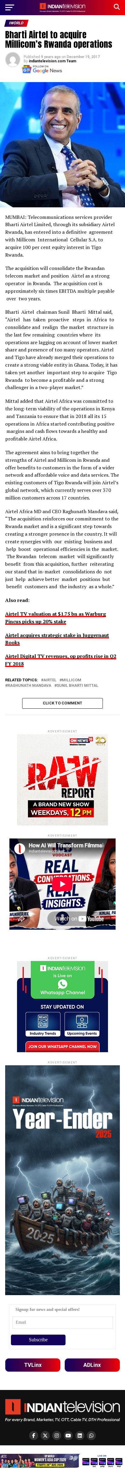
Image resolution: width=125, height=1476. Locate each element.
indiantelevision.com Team (52, 61)
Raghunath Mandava (29, 686)
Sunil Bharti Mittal (77, 686)
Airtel (49, 680)
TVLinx (33, 1365)
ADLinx (92, 1365)
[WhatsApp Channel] (91, 1435)
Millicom (71, 680)
